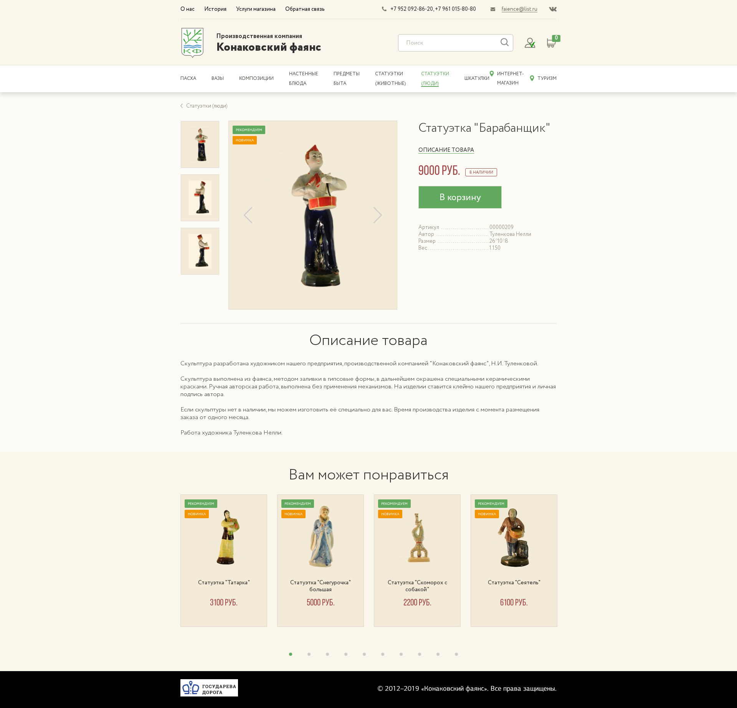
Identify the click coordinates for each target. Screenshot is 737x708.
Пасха (188, 78)
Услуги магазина (256, 9)
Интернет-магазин (510, 78)
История (215, 9)
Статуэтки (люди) (206, 106)
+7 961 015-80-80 (455, 9)
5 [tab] (364, 654)
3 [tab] (327, 654)
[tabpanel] (228, 560)
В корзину (460, 197)
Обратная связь (305, 9)
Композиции (256, 78)
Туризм (547, 78)
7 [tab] (401, 654)
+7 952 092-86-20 (411, 9)
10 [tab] (456, 654)
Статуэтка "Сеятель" (514, 583)
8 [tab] (419, 654)
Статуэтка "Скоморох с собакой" (417, 586)
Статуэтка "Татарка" (224, 583)
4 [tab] (345, 654)
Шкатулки (476, 78)
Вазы (218, 78)
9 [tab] (438, 654)
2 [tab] (309, 654)
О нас (187, 9)
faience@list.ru (519, 9)
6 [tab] (382, 654)
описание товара (446, 150)
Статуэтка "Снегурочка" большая (320, 586)
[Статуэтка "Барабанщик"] (313, 215)
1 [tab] (290, 654)
